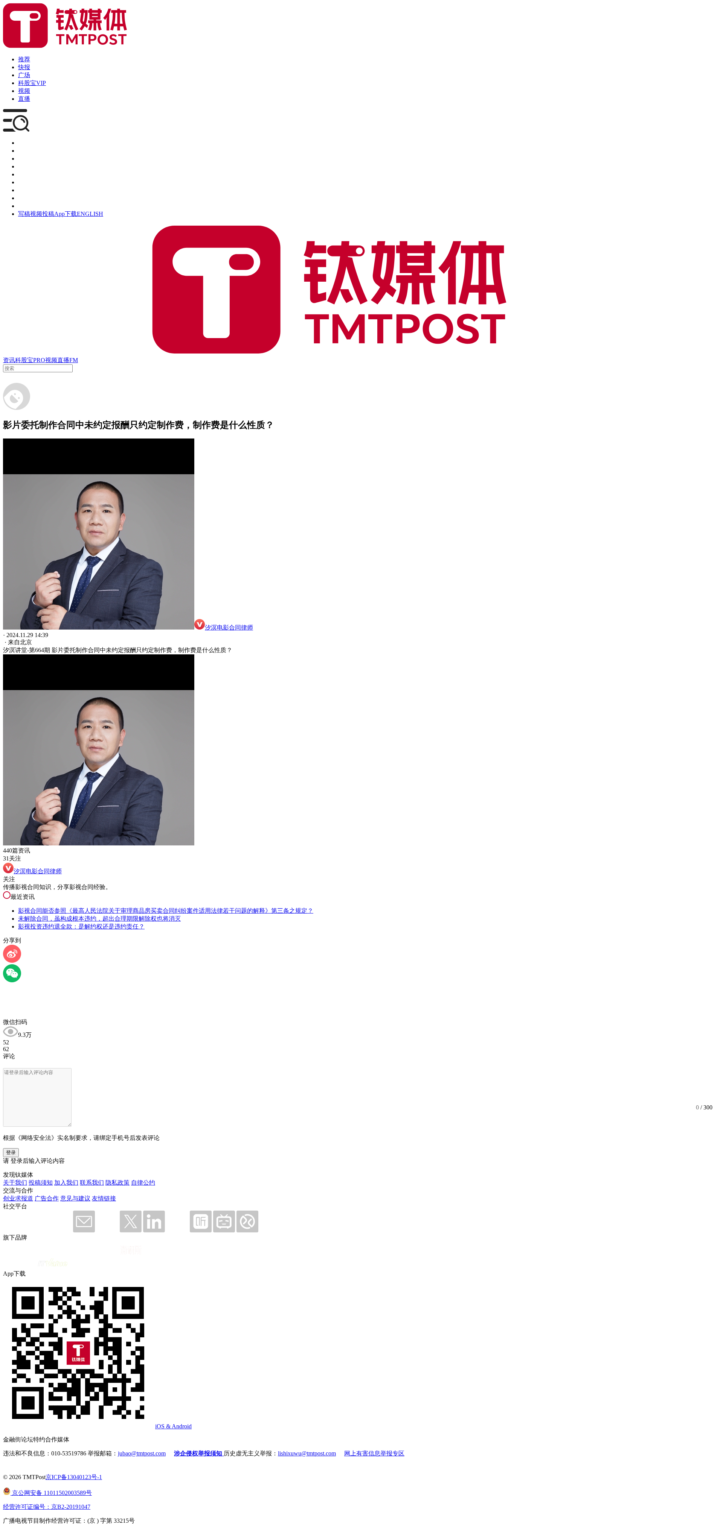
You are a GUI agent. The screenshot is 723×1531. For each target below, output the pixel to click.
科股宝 (24, 360)
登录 (11, 1152)
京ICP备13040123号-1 (74, 1477)
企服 (24, 150)
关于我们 (15, 1182)
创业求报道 (18, 1198)
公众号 (27, 198)
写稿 (24, 214)
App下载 (65, 214)
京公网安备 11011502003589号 (51, 1493)
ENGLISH (90, 214)
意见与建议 (75, 1198)
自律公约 (143, 1182)
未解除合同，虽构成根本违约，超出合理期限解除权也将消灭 (99, 918)
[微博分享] (12, 960)
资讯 (9, 360)
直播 (24, 99)
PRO (39, 360)
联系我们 (92, 1182)
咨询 (24, 166)
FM (73, 360)
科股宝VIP (32, 83)
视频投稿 (42, 214)
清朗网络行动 (36, 206)
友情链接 (104, 1198)
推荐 (24, 59)
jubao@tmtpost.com (142, 1453)
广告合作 (47, 1198)
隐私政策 (117, 1182)
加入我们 (66, 1182)
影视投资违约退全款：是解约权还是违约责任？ (81, 926)
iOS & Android (173, 1426)
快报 (24, 67)
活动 (24, 174)
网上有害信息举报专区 (374, 1453)
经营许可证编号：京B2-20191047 (46, 1507)
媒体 (24, 143)
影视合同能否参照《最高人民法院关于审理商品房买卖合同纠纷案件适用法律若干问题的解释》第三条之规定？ (165, 910)
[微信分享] (12, 980)
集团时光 (30, 190)
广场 (24, 75)
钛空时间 (30, 182)
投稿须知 (41, 1182)
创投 (24, 158)
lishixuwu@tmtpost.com (307, 1453)
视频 (24, 91)
